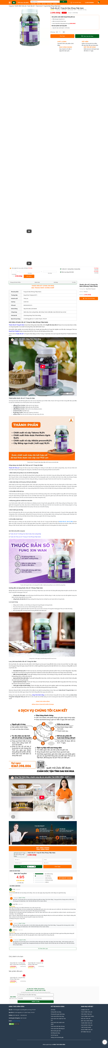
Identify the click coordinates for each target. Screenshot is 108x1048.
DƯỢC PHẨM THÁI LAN (86, 1029)
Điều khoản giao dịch (56, 1030)
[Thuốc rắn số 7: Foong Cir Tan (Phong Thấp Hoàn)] (36, 960)
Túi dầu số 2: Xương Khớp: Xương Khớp (70, 269)
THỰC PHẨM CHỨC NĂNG (87, 1016)
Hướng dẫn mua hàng (56, 1012)
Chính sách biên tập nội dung (58, 1026)
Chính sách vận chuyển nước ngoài (58, 1023)
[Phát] (29, 231)
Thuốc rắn (33, 3)
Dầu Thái (43, 3)
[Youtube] (58, 1042)
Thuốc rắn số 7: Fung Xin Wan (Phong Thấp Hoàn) (17, 978)
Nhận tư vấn (35, 1001)
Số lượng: (23, 866)
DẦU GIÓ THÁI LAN (85, 1018)
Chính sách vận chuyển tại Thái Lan (58, 1019)
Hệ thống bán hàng (55, 1033)
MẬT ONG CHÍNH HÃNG (87, 1020)
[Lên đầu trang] (104, 1042)
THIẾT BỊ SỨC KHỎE (86, 1027)
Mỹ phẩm (55, 3)
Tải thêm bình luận (43, 948)
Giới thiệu (53, 1009)
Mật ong (38, 3)
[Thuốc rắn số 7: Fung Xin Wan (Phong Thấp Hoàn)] (29, 231)
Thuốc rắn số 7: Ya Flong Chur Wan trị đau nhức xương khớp (18, 963)
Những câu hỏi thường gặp (57, 1037)
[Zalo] (53, 1042)
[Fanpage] (48, 1042)
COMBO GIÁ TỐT (85, 1009)
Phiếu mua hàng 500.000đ (67, 272)
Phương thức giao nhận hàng (58, 1014)
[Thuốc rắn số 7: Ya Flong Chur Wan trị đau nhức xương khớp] (18, 960)
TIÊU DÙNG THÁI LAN (86, 1014)
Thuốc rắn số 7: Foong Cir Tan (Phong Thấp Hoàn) (35, 963)
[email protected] (16, 1020)
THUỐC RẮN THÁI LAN (86, 1023)
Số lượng (52, 32)
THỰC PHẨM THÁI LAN (86, 1012)
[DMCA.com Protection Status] (14, 1024)
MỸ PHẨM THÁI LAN (86, 1031)
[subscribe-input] (36, 994)
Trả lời (10, 894)
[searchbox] (48, 2)
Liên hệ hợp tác (54, 1035)
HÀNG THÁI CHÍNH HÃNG (59, 1044)
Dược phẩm (49, 3)
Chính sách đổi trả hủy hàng (57, 1016)
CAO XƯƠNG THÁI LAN (86, 1025)
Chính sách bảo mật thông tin (58, 1028)
